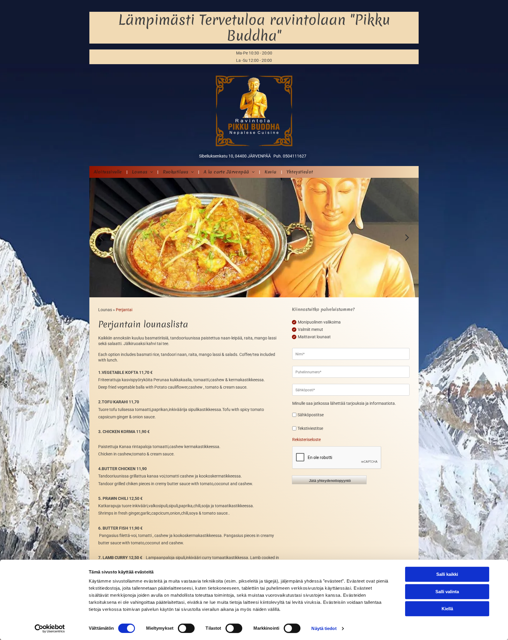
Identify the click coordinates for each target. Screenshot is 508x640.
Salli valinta (447, 591)
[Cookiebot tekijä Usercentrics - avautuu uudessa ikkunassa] (50, 628)
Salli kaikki (447, 574)
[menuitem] (108, 172)
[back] (100, 237)
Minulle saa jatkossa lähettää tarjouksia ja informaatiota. (344, 403)
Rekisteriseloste (306, 439)
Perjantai (124, 309)
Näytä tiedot (323, 628)
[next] (407, 237)
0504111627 (294, 156)
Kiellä (447, 608)
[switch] (186, 628)
